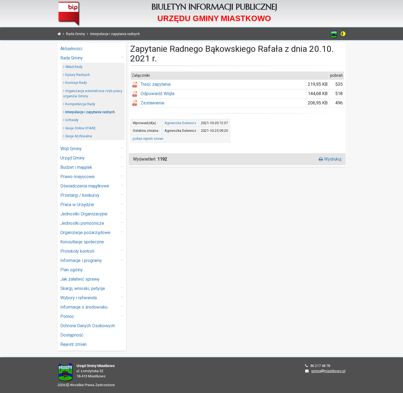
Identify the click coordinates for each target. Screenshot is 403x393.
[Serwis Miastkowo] (334, 34)
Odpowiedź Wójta (157, 93)
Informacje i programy (81, 260)
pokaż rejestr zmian (148, 138)
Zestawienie (152, 103)
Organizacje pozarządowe (85, 232)
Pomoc (67, 316)
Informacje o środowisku (83, 307)
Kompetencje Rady (79, 104)
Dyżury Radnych (77, 75)
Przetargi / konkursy (80, 195)
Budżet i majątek (76, 167)
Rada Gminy (71, 58)
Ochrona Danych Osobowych (87, 325)
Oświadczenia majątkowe (84, 186)
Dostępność (71, 335)
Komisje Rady (75, 83)
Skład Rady (73, 67)
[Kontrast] (343, 33)
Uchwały (71, 120)
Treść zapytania (156, 84)
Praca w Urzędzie (77, 204)
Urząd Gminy (72, 158)
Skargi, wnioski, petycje (82, 288)
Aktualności (71, 48)
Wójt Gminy (71, 148)
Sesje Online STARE (80, 128)
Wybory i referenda (78, 297)
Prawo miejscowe (77, 176)
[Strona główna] (59, 34)
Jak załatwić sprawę (79, 279)
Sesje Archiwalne (78, 136)
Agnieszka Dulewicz (180, 123)
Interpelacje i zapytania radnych (89, 112)
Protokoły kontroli (77, 251)
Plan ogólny (71, 269)
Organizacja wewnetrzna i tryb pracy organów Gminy (92, 93)
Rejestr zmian (73, 344)
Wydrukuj (332, 159)
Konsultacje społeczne (82, 241)
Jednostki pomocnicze (82, 223)
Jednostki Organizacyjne (83, 214)
